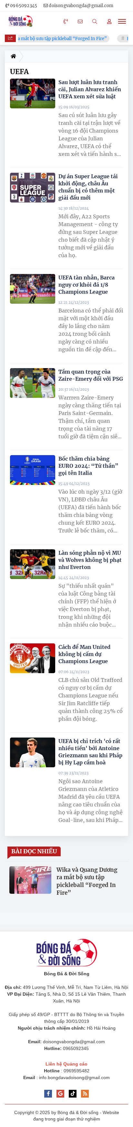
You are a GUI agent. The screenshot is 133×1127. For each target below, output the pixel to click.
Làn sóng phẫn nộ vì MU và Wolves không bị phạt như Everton (90, 560)
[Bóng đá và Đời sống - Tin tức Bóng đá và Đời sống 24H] (22, 21)
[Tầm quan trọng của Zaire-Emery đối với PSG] (32, 383)
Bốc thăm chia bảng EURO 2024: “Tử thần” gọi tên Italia (88, 465)
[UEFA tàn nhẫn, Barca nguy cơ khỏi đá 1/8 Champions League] (32, 289)
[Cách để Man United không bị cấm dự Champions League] (32, 658)
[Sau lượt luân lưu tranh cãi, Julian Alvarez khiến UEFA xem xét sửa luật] (32, 93)
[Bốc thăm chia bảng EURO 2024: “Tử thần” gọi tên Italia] (32, 470)
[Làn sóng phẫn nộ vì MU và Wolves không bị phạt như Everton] (32, 564)
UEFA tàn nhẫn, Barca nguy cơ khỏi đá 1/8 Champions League (86, 284)
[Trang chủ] (12, 56)
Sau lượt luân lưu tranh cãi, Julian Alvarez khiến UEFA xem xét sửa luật (89, 89)
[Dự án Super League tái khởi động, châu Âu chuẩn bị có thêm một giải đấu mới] (32, 187)
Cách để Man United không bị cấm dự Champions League (84, 654)
